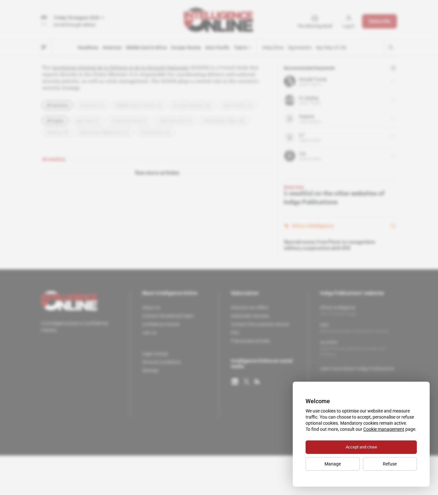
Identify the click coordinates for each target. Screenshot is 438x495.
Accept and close (361, 447)
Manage (332, 463)
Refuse (390, 463)
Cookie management (383, 429)
